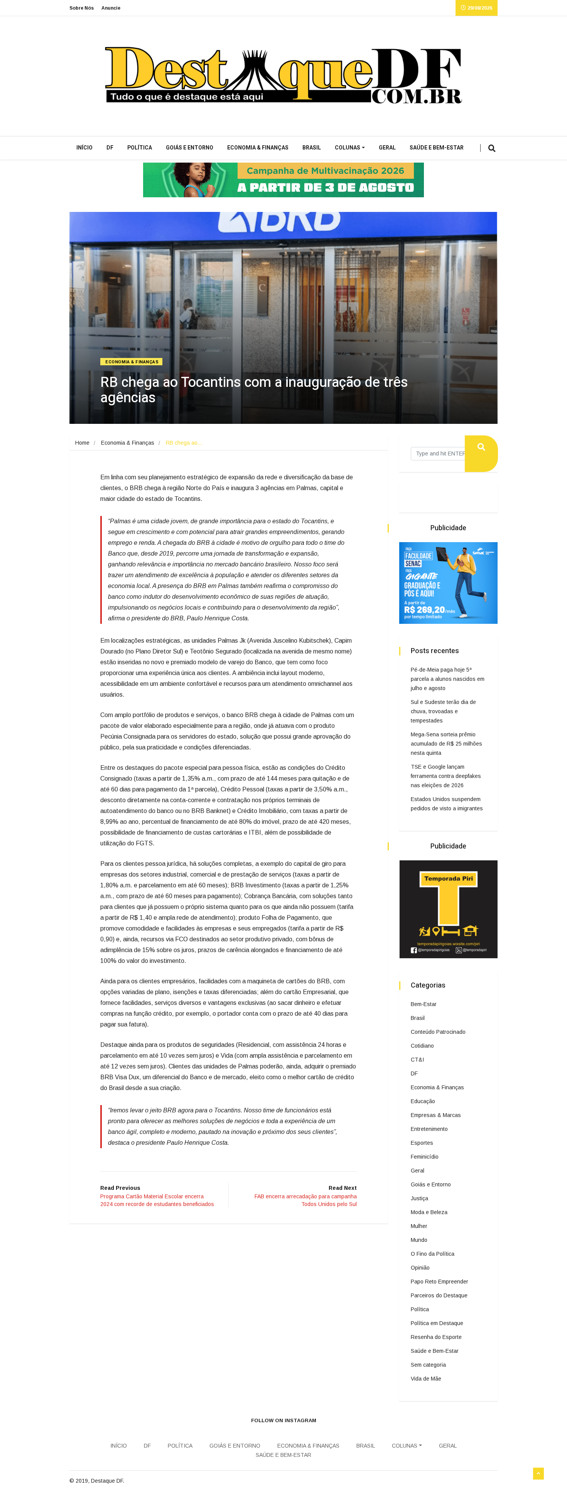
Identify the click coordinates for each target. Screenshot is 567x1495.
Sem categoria (428, 1365)
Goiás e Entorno (189, 148)
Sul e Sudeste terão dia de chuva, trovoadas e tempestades (443, 711)
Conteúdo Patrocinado (438, 1032)
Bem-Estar (424, 1004)
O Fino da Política (432, 1254)
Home (82, 443)
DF (109, 148)
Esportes (422, 1143)
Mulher (419, 1226)
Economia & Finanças (258, 148)
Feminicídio (425, 1157)
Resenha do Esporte (436, 1337)
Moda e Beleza (429, 1212)
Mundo (419, 1240)
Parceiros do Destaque (439, 1295)
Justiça (419, 1198)
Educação (423, 1101)
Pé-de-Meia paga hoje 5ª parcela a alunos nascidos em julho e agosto (447, 679)
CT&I (417, 1060)
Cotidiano (422, 1046)
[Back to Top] (538, 1474)
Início (84, 148)
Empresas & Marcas (436, 1115)
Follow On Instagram (283, 1420)
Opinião (420, 1268)
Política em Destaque (437, 1323)
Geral (387, 148)
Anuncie (110, 8)
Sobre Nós (81, 8)
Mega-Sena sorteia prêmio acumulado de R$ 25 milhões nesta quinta (446, 743)
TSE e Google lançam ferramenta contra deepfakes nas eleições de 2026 (446, 776)
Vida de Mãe (426, 1379)
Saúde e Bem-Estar (437, 148)
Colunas (347, 148)
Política (139, 148)
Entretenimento (429, 1129)
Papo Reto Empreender (439, 1281)
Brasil (311, 148)
